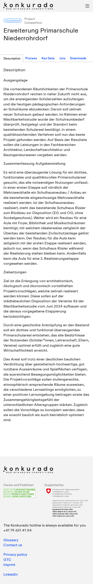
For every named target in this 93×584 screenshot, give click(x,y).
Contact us (12, 545)
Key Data (48, 58)
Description (12, 58)
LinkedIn (10, 574)
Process (31, 58)
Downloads (78, 58)
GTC (7, 559)
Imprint (9, 564)
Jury (62, 58)
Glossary (10, 540)
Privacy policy (15, 554)
